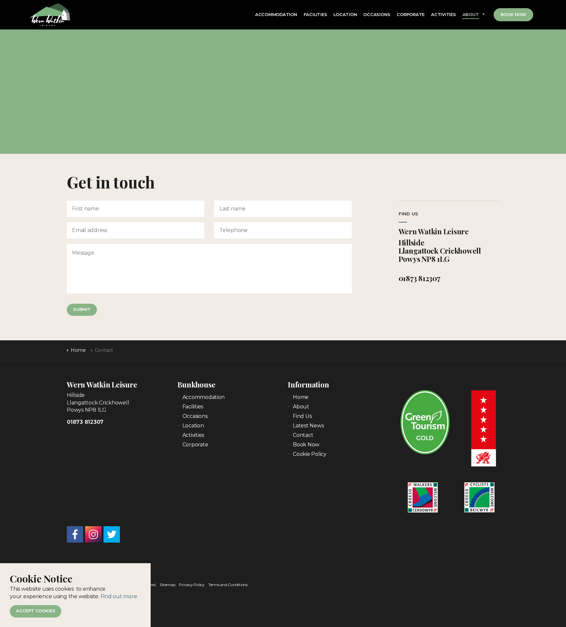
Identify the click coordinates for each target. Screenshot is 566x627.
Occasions (376, 14)
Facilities (315, 14)
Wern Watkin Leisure (49, 14)
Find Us (302, 416)
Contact (303, 435)
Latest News (308, 425)
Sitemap (167, 584)
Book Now (513, 14)
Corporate (410, 14)
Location (345, 14)
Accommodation (276, 14)
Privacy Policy (192, 584)
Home (301, 397)
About (470, 14)
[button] (82, 310)
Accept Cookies (35, 610)
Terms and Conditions (228, 584)
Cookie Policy (310, 454)
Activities (443, 14)
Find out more (119, 596)
